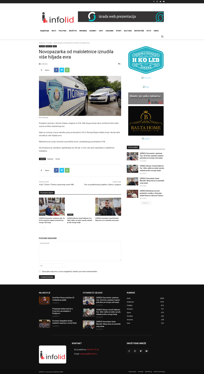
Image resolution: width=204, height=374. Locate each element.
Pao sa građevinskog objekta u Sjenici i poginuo (102, 185)
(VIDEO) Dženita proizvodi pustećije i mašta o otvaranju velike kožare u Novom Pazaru (151, 193)
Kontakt (140, 372)
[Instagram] (157, 1)
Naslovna (42, 43)
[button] (162, 36)
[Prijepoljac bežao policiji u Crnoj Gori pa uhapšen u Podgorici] (44, 312)
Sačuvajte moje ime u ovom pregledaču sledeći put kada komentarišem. (70, 271)
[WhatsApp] (67, 70)
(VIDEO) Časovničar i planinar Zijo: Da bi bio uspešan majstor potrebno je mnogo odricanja (52, 220)
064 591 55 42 (93, 349)
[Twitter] (160, 1)
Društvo (42, 214)
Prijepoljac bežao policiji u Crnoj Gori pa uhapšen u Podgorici (62, 311)
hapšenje (50, 159)
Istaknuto (48, 46)
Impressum (132, 372)
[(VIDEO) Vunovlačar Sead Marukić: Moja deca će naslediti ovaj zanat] (108, 207)
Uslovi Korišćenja (159, 372)
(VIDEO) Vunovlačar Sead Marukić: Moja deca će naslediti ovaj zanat (152, 180)
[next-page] (44, 228)
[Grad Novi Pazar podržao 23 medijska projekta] (44, 301)
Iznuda (57, 159)
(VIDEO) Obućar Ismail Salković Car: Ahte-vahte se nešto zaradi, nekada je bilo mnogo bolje (79, 220)
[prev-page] (40, 228)
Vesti (54, 46)
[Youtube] (163, 1)
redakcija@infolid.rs (88, 353)
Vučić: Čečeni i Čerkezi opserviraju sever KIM (56, 185)
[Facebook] (154, 1)
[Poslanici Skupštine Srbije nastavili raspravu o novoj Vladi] (44, 324)
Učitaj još (145, 203)
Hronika (49, 43)
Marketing (148, 372)
